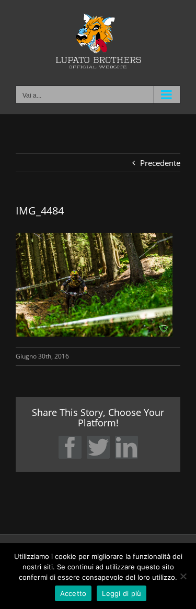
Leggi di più (121, 593)
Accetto (73, 593)
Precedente (160, 163)
